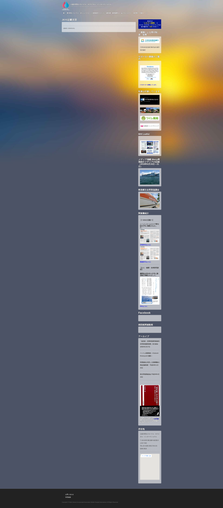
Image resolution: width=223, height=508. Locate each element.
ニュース (85, 13)
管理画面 (68, 497)
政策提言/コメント (98, 13)
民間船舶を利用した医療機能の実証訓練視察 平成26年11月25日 (149, 365)
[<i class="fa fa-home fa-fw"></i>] (64, 13)
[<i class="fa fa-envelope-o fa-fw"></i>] (147, 13)
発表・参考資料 (113, 13)
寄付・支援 (139, 13)
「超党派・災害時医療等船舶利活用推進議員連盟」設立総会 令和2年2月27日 (149, 344)
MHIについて (73, 13)
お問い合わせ (69, 494)
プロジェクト (126, 13)
